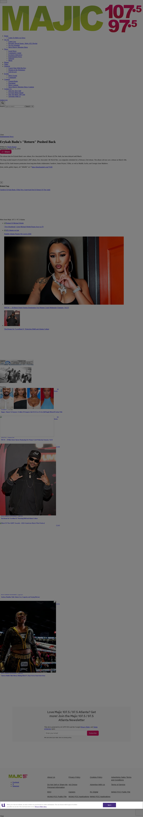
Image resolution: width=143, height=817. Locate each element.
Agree (109, 805)
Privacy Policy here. (41, 806)
